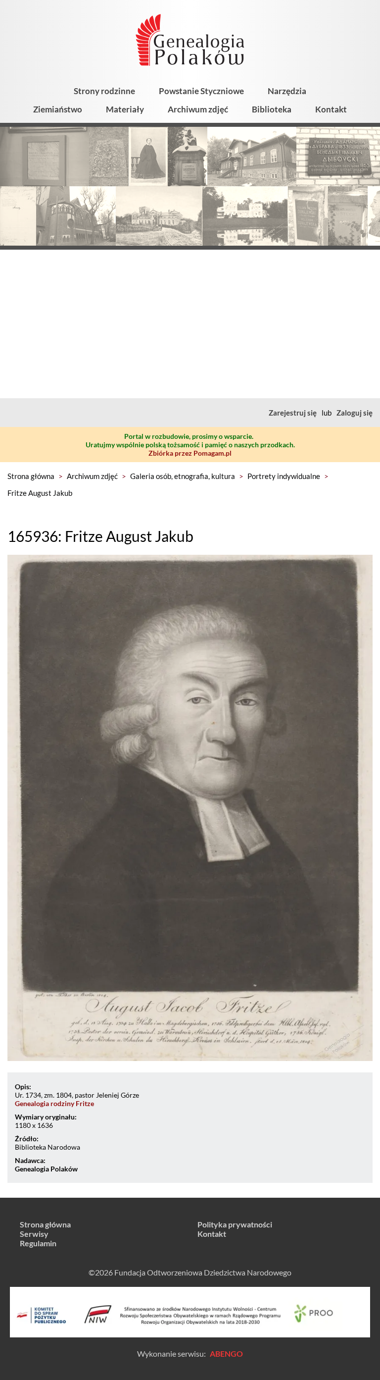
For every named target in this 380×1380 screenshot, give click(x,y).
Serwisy (34, 1233)
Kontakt (331, 109)
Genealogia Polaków (46, 1169)
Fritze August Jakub (39, 492)
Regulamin (38, 1243)
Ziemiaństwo (57, 109)
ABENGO (226, 1353)
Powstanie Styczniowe (201, 91)
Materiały (125, 109)
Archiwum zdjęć (198, 109)
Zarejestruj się (293, 412)
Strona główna (30, 476)
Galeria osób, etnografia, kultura (182, 476)
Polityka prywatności (234, 1224)
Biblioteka (271, 109)
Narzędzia (287, 91)
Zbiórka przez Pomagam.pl (190, 453)
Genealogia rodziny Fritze (54, 1103)
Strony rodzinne (104, 91)
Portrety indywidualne (283, 476)
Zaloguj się (354, 412)
